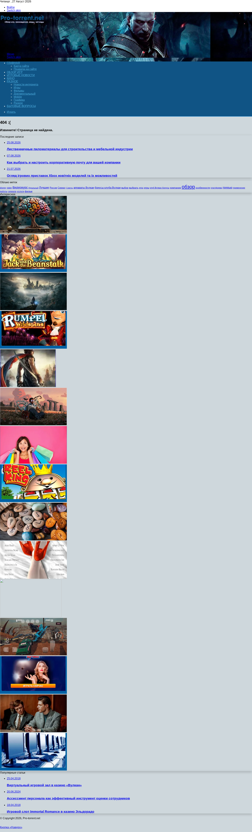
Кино (11, 78)
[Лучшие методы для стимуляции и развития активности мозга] (33, 232)
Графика (19, 99)
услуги (20, 191)
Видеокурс (20, 187)
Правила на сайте (25, 69)
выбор (124, 187)
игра (141, 188)
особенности (203, 187)
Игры (17, 87)
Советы (69, 188)
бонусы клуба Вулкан (108, 187)
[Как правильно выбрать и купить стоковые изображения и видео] (33, 462)
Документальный (24, 93)
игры (146, 187)
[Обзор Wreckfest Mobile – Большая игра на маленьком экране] (33, 654)
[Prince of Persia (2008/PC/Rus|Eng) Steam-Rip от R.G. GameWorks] (28, 386)
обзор (188, 187)
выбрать (133, 187)
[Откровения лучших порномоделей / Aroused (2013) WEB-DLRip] (33, 577)
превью (227, 187)
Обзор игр (15, 72)
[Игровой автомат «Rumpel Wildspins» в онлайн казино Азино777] (33, 347)
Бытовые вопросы (21, 106)
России (53, 187)
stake (9, 188)
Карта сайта (21, 66)
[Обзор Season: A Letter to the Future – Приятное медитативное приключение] (33, 424)
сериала (12, 191)
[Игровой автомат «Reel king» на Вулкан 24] (33, 501)
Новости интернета (26, 84)
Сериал (61, 187)
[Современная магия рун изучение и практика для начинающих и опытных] (33, 539)
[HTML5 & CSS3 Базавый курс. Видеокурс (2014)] (31, 616)
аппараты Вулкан (84, 187)
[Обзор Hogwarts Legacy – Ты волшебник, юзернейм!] (33, 309)
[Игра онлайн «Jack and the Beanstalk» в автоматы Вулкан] (33, 271)
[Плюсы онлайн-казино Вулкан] (33, 692)
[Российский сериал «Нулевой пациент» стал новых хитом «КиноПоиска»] (33, 731)
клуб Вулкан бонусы (159, 188)
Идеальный (33, 188)
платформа (216, 188)
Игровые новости (21, 75)
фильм (28, 191)
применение (239, 188)
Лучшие (44, 187)
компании (175, 187)
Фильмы (19, 90)
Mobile (18, 96)
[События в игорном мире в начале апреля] (33, 769)
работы (3, 191)
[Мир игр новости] (22, 48)
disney (3, 188)
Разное (12, 81)
